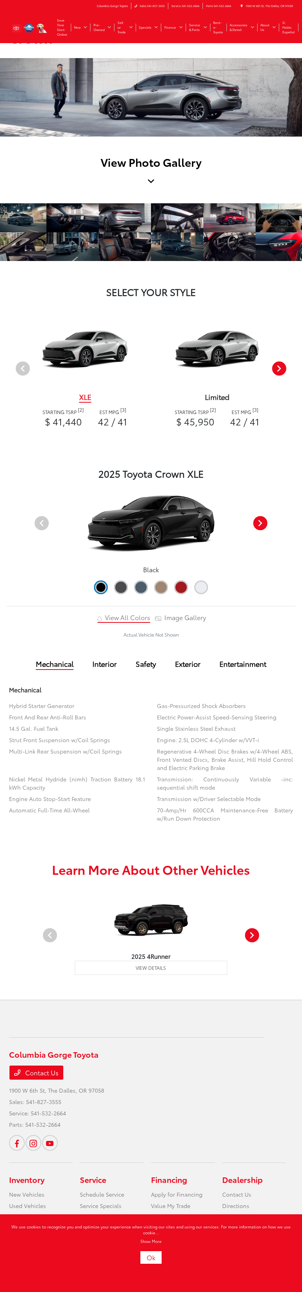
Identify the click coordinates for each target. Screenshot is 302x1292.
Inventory (26, 1179)
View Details (151, 967)
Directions (235, 1206)
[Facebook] (17, 1143)
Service (93, 1179)
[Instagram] (33, 1143)
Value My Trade (170, 1206)
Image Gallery (184, 617)
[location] (242, 6)
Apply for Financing (177, 1194)
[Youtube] (50, 1143)
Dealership (242, 1179)
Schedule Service (102, 1194)
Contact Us (41, 1072)
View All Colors (126, 617)
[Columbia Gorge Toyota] (30, 26)
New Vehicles (26, 1194)
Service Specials (101, 1206)
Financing (169, 1179)
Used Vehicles (27, 1206)
